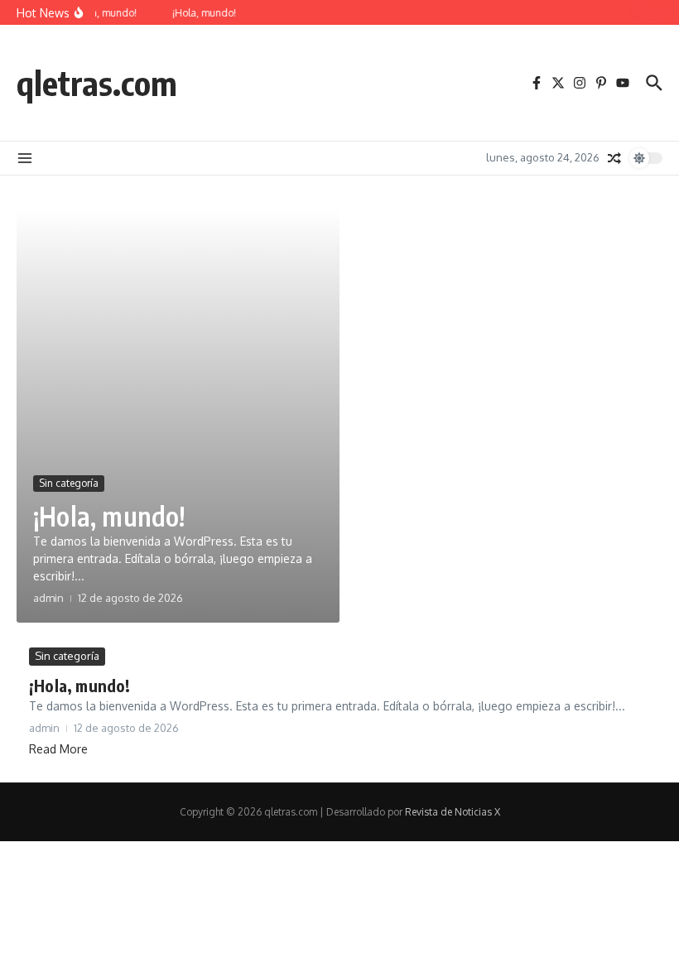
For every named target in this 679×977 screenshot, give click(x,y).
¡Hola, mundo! (109, 515)
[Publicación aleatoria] (614, 158)
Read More (58, 749)
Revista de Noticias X (452, 812)
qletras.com (97, 82)
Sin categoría (69, 483)
